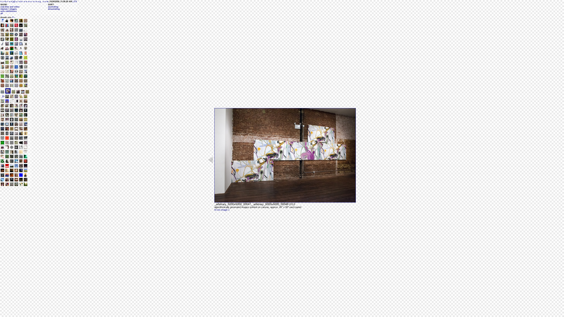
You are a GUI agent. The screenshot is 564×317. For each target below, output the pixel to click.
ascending (53, 7)
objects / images (8, 9)
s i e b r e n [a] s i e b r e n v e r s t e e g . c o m (24, 1)
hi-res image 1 (222, 209)
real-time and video (10, 7)
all (1, 13)
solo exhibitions (8, 11)
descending (54, 9)
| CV (74, 1)
